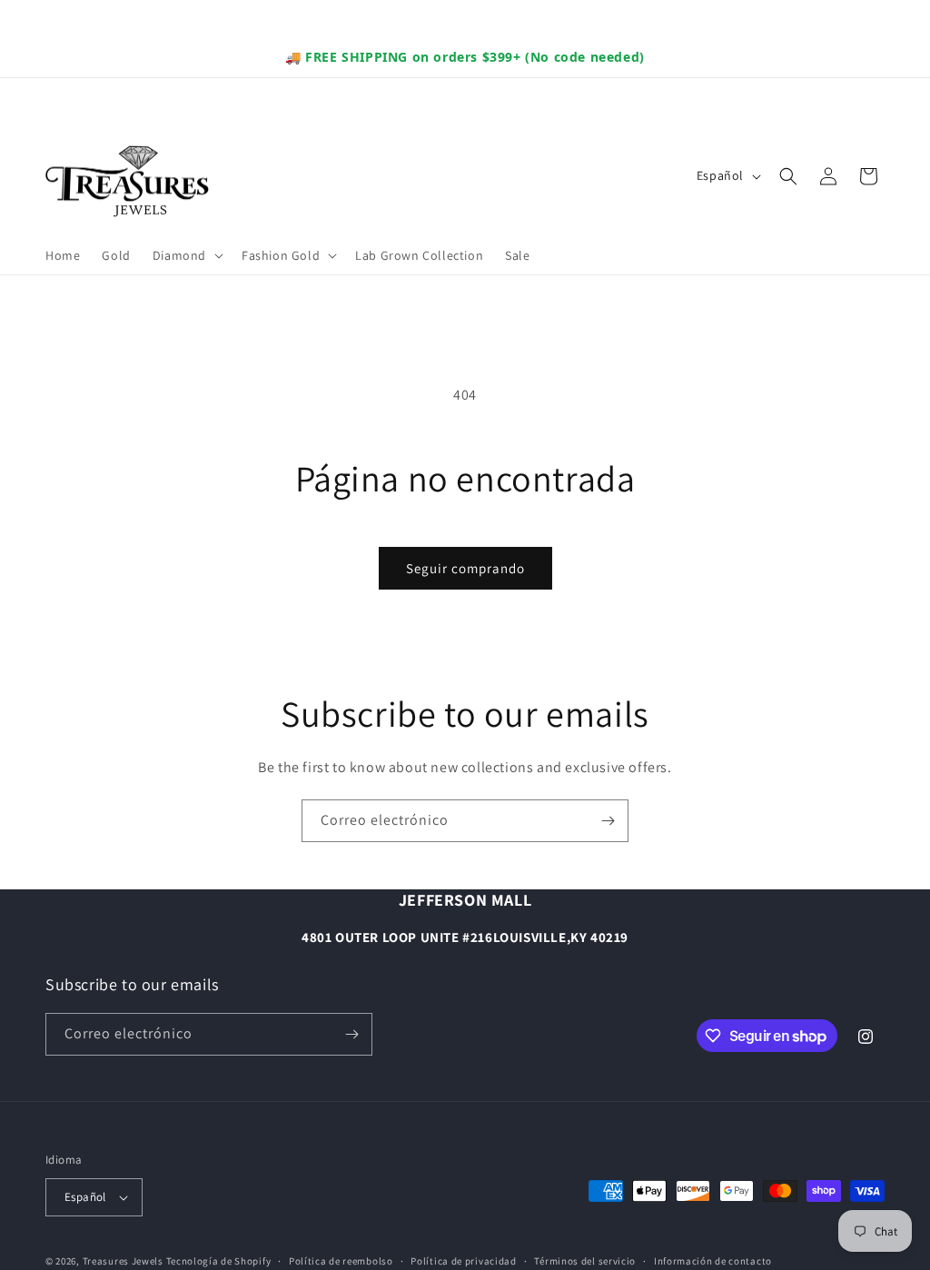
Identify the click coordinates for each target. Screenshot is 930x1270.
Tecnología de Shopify (219, 1261)
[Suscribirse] (608, 820)
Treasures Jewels (123, 1261)
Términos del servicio (585, 1261)
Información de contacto (713, 1261)
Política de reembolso (341, 1261)
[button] (186, 255)
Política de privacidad (463, 1261)
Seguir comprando (465, 568)
